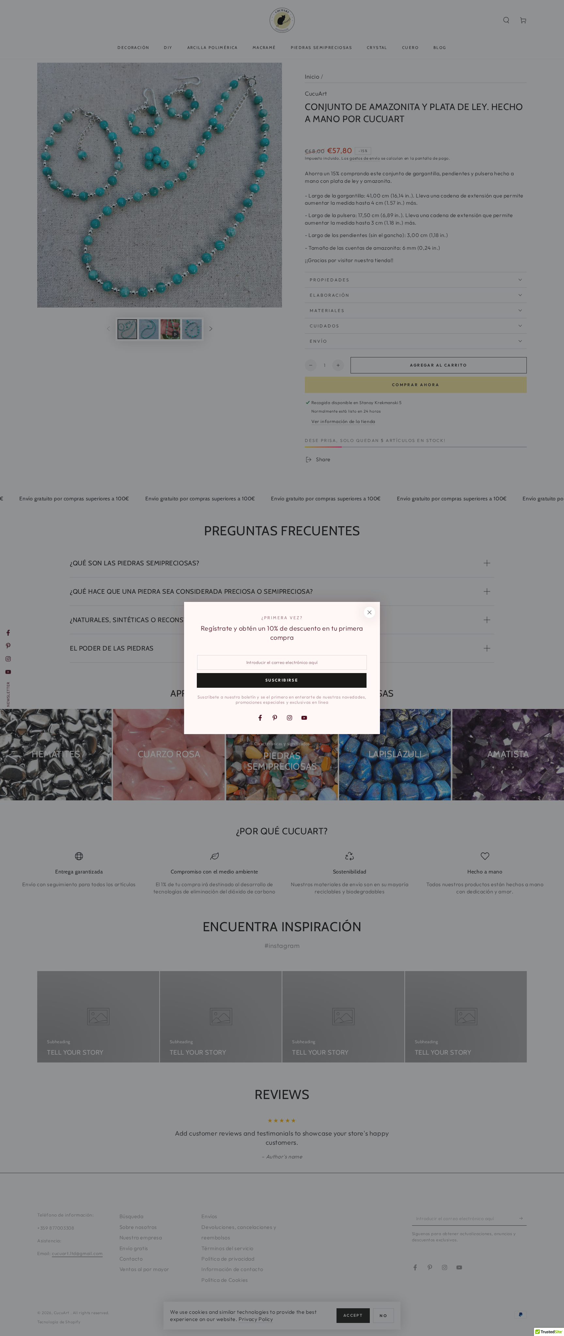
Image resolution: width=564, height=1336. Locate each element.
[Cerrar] (369, 612)
